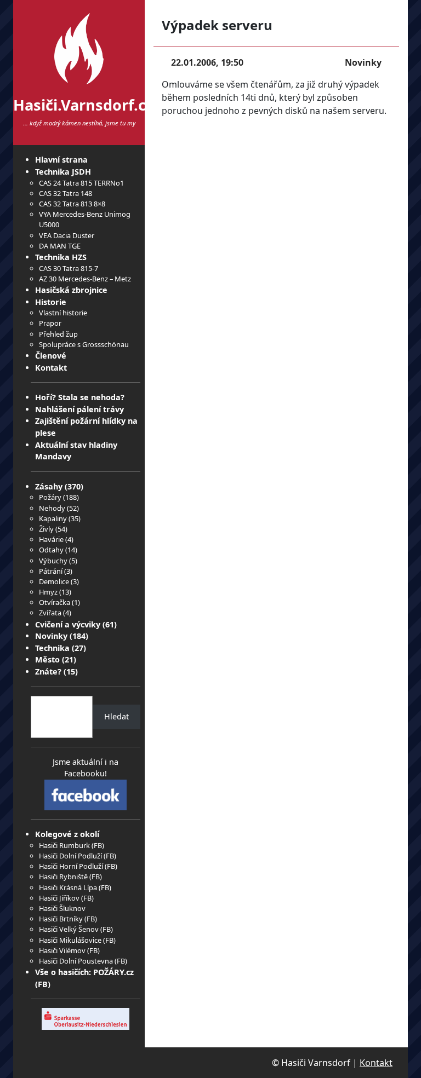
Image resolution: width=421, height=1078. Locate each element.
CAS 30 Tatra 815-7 (68, 268)
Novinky (51, 636)
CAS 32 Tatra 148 (65, 193)
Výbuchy (53, 561)
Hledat (116, 716)
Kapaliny (53, 518)
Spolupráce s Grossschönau (84, 344)
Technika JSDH (63, 171)
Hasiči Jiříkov (59, 898)
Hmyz (48, 592)
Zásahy (48, 486)
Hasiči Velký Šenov (69, 929)
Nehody (52, 508)
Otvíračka (54, 602)
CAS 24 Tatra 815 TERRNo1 (81, 183)
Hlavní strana (61, 159)
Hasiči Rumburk (64, 845)
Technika (52, 648)
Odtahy (51, 550)
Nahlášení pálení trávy (79, 409)
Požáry (50, 497)
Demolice (54, 581)
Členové (50, 355)
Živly (46, 529)
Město (47, 659)
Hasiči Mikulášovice (70, 940)
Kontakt (51, 367)
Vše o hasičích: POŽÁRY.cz (84, 972)
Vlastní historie (63, 313)
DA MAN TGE (60, 246)
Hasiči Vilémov (62, 950)
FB (98, 845)
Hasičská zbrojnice (71, 290)
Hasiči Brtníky (61, 919)
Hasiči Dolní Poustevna (76, 961)
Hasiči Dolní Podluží (70, 856)
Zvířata (50, 613)
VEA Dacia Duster (66, 235)
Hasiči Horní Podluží (71, 866)
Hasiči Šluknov (62, 908)
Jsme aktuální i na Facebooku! (85, 768)
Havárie (51, 539)
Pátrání (50, 571)
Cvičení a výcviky (67, 624)
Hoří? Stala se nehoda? (79, 397)
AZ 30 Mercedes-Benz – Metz (85, 279)
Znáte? (48, 671)
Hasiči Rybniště (63, 876)
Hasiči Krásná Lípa (68, 887)
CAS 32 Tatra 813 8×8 (72, 204)
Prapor (50, 323)
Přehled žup (58, 334)
